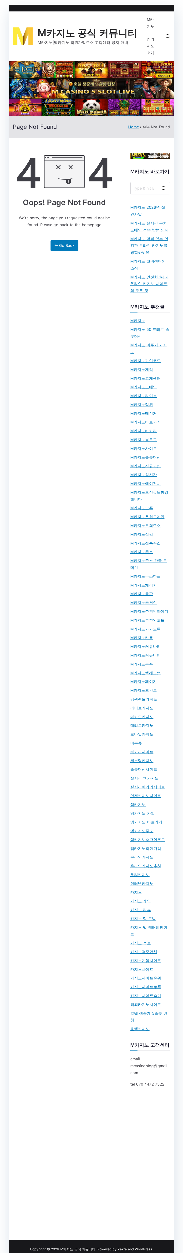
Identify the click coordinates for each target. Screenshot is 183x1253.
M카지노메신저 (143, 413)
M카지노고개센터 (145, 378)
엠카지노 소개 (150, 46)
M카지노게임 (141, 369)
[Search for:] (150, 188)
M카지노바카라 (143, 430)
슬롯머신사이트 (143, 769)
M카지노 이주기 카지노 (148, 348)
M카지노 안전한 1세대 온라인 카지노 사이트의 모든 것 (149, 284)
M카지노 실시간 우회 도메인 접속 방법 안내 (149, 226)
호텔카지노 (140, 1028)
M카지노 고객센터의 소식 (148, 264)
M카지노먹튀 (141, 404)
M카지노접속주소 (145, 543)
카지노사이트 (141, 969)
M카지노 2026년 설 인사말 (147, 211)
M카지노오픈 (141, 507)
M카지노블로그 (143, 439)
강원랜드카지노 (143, 699)
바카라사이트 (141, 751)
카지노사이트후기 (145, 995)
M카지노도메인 (143, 387)
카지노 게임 (140, 901)
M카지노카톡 (141, 637)
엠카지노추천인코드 (147, 839)
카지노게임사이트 (145, 960)
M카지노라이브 (143, 395)
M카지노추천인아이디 (149, 611)
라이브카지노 (141, 708)
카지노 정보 (140, 943)
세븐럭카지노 (141, 760)
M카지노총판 (141, 593)
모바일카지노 (141, 734)
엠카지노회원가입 (145, 848)
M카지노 (150, 23)
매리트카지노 (141, 725)
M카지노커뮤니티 (145, 655)
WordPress (143, 1249)
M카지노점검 (141, 534)
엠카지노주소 (141, 830)
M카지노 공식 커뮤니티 (87, 33)
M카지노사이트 (143, 448)
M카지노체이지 (143, 585)
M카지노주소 (141, 551)
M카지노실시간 (143, 474)
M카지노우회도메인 (147, 516)
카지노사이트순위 (145, 978)
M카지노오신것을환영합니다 (149, 496)
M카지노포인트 (143, 690)
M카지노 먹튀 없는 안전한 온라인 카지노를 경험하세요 (149, 245)
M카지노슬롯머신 (145, 457)
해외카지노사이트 (145, 1004)
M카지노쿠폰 (141, 664)
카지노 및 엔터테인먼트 (149, 931)
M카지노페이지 (143, 681)
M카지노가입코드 (145, 360)
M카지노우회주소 (145, 525)
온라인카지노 (141, 857)
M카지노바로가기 (145, 422)
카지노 (136, 892)
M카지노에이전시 (145, 483)
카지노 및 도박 (143, 918)
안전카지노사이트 (145, 795)
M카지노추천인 (143, 602)
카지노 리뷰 (140, 909)
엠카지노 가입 (142, 813)
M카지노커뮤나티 (145, 646)
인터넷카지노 (141, 883)
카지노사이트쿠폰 (145, 986)
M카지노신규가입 (145, 465)
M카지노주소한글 (145, 576)
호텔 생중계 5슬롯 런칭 (148, 1017)
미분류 (136, 743)
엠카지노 (138, 804)
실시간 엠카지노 (144, 778)
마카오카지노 (141, 716)
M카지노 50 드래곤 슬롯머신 (149, 333)
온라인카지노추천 (145, 865)
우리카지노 (140, 874)
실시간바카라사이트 (147, 787)
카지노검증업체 (143, 951)
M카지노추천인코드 (147, 620)
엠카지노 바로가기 (146, 822)
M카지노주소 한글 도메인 (148, 564)
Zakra (122, 1249)
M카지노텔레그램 (145, 673)
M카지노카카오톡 (145, 629)
